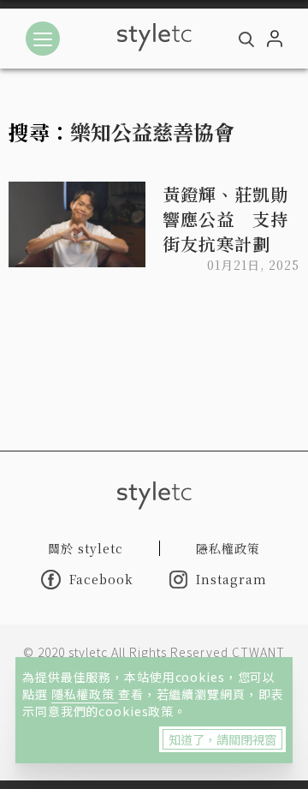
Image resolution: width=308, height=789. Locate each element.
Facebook (101, 579)
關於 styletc (85, 548)
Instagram (231, 579)
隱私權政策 (84, 693)
